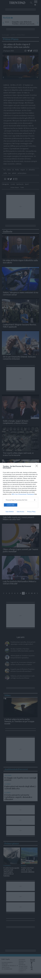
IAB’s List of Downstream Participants (23, 494)
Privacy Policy (31, 511)
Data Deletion (10, 511)
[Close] (37, 466)
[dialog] (20, 489)
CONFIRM (10, 505)
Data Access (20, 511)
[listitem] (20, 500)
